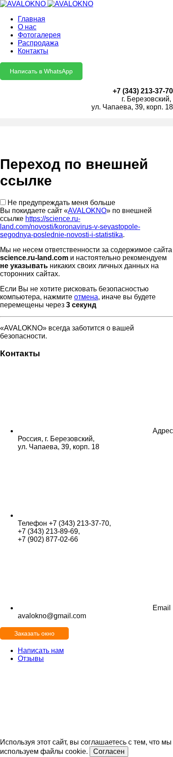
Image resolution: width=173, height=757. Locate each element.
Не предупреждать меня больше (61, 202)
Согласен (109, 751)
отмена (86, 297)
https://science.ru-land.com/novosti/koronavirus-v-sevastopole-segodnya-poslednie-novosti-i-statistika (70, 226)
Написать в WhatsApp (41, 71)
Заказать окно (34, 633)
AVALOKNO (87, 210)
